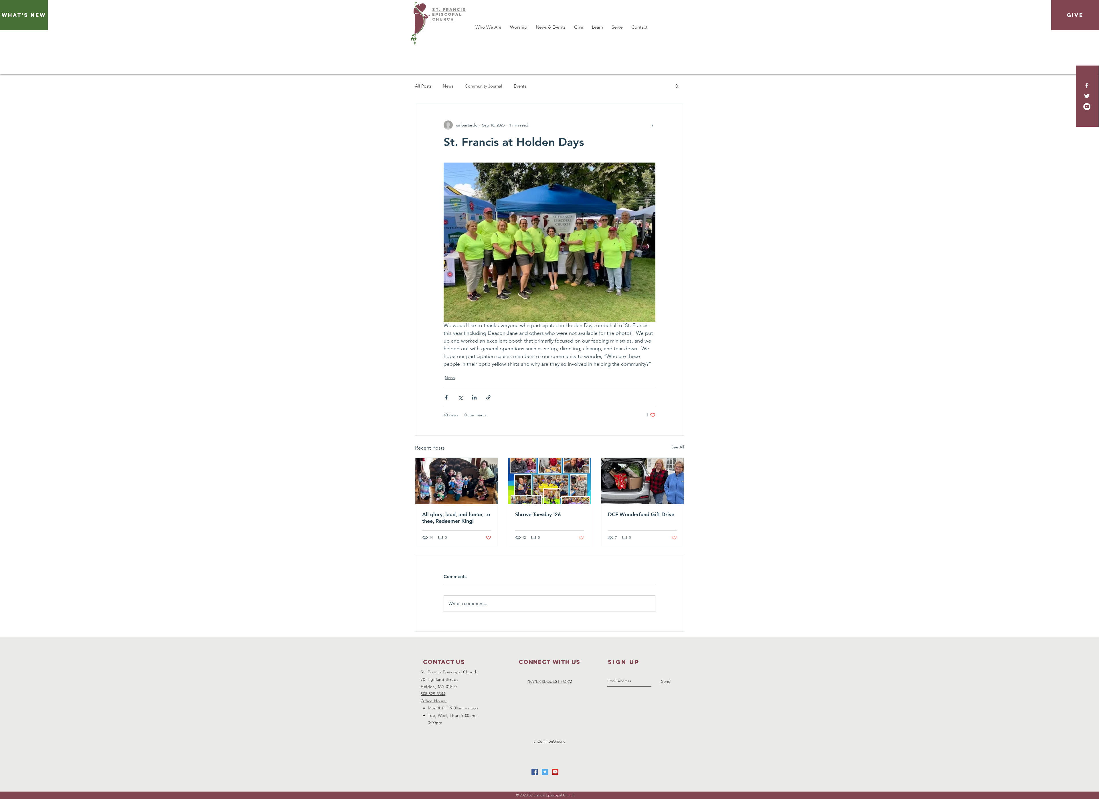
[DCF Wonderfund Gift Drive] (642, 481)
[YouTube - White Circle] (1086, 106)
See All (677, 447)
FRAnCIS (454, 9)
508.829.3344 (433, 693)
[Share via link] (488, 397)
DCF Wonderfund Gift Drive (641, 514)
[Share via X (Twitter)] (460, 397)
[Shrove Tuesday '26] (549, 481)
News (448, 86)
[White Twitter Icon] (1086, 96)
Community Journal (483, 86)
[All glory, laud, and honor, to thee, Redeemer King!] (456, 481)
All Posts (423, 86)
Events (520, 86)
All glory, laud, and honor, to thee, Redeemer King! (456, 517)
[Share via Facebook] (446, 397)
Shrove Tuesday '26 (538, 514)
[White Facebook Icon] (1086, 85)
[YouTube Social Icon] (555, 772)
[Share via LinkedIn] (474, 397)
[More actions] (652, 125)
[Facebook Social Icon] (534, 772)
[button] (676, 86)
